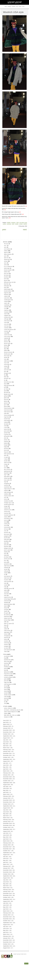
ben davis (6, 275)
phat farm (6, 546)
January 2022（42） (8, 751)
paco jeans (6, 534)
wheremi (6, 637)
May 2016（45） (7, 883)
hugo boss (6, 417)
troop (5, 625)
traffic (5, 621)
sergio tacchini (7, 597)
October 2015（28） (8, 897)
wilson (5, 639)
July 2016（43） (7, 880)
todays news (7, 618)
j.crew (5, 427)
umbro (5, 628)
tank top (6, 698)
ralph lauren (7, 565)
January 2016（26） (8, 891)
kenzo (5, 450)
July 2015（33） (7, 903)
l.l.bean (6, 459)
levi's (5, 467)
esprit (5, 368)
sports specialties (8, 604)
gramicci (6, 403)
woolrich (25, 223)
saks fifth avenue (8, 588)
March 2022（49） (8, 747)
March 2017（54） (8, 864)
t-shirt (5, 696)
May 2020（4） (7, 790)
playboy (6, 551)
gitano (5, 397)
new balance (7, 518)
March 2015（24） (8, 911)
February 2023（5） (8, 726)
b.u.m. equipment (8, 266)
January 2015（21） (8, 915)
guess (5, 406)
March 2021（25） (8, 771)
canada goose (7, 299)
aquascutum (7, 259)
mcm (5, 497)
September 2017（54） (9, 852)
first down (6, 378)
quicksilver (6, 564)
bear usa (6, 273)
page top (26, 963)
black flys (6, 284)
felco (5, 371)
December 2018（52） (9, 823)
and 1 (5, 256)
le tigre (5, 464)
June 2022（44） (8, 742)
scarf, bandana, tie (8, 684)
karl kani (6, 448)
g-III (5, 387)
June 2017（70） (8, 858)
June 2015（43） (8, 905)
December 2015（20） (9, 893)
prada (5, 555)
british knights (7, 289)
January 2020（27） (8, 798)
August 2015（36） (8, 901)
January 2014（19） (8, 938)
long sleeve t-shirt (23, 222)
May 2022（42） (7, 743)
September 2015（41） (9, 899)
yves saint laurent (8, 649)
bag (5, 658)
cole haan (6, 326)
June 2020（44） (8, 788)
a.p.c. (5, 245)
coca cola (6, 324)
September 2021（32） (9, 759)
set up (5, 686)
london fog (6, 478)
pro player (6, 557)
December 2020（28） (9, 777)
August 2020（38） (8, 784)
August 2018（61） (8, 831)
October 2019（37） (8, 804)
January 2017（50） (8, 868)
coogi (5, 333)
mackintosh (7, 487)
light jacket (6, 672)
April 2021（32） (7, 769)
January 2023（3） (8, 728)
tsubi (5, 627)
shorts (5, 691)
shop (17, 6)
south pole (6, 600)
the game (6, 613)
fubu (5, 383)
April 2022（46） (7, 745)
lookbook (13, 6)
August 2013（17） (8, 948)
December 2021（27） (9, 753)
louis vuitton (7, 480)
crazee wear (7, 334)
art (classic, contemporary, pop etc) (12, 710)
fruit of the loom (7, 382)
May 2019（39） (7, 813)
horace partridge (8, 415)
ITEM (17, 222)
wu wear (6, 648)
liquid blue (6, 473)
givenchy (6, 399)
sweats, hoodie (7, 694)
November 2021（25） (9, 755)
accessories (7, 656)
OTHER (5, 706)
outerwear (9, 223)
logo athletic (7, 476)
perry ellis (6, 544)
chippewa (6, 315)
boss (5, 287)
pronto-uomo (7, 558)
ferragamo (6, 373)
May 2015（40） (7, 907)
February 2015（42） (9, 913)
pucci (5, 560)
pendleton (6, 541)
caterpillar (6, 306)
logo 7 (5, 474)
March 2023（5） (8, 724)
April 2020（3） (7, 792)
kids (5, 670)
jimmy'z (6, 439)
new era (6, 520)
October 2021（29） (8, 757)
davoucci (6, 341)
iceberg (6, 422)
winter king (6, 642)
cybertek (6, 338)
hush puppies (7, 420)
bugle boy (6, 292)
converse (6, 331)
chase (5, 313)
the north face (7, 614)
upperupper (7, 632)
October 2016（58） (8, 874)
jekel (5, 438)
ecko (5, 359)
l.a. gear (6, 457)
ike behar (6, 424)
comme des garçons (9, 329)
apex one (6, 257)
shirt (5, 687)
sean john (6, 593)
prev (4, 229)
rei (4, 574)
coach (5, 322)
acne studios (7, 249)
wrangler (6, 646)
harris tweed (7, 410)
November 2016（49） (9, 872)
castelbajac (7, 305)
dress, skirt (6, 661)
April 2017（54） (7, 862)
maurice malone (8, 495)
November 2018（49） (9, 825)
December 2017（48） (9, 847)
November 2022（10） (9, 732)
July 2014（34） (7, 926)
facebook (8, 956)
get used (6, 392)
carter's (5, 303)
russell (5, 585)
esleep (5, 366)
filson (5, 376)
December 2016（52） (9, 870)
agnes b (6, 252)
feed (11, 956)
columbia (6, 327)
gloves (5, 665)
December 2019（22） (9, 800)
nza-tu (5, 525)
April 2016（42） (7, 885)
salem (5, 590)
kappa (5, 446)
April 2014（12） (7, 932)
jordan (5, 443)
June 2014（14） (8, 928)
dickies (5, 345)
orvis (5, 530)
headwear (13, 222)
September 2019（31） (9, 806)
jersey (5, 668)
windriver (6, 641)
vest (5, 703)
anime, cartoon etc (8, 708)
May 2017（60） (7, 860)
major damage (7, 492)
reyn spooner (7, 576)
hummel (6, 418)
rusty (5, 586)
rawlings (6, 567)
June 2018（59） (8, 835)
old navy (6, 529)
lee (5, 466)
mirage (5, 506)
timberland (6, 616)
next (25, 229)
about (23, 6)
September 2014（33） (9, 922)
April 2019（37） (7, 815)
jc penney (6, 434)
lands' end (6, 462)
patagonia (6, 536)
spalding (6, 602)
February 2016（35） (9, 889)
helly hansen (7, 411)
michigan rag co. (8, 502)
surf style (6, 609)
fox (4, 380)
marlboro (6, 494)
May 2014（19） (7, 930)
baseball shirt (7, 659)
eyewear (6, 663)
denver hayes (7, 343)
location (20, 6)
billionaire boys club (9, 282)
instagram (9, 6)
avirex (5, 264)
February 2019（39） (9, 819)
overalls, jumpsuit (8, 677)
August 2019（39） (8, 808)
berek (5, 278)
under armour (7, 630)
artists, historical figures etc (10, 711)
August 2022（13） (8, 738)
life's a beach (7, 469)
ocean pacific (7, 527)
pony (5, 553)
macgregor (6, 483)
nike (5, 522)
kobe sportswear (8, 453)
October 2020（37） (8, 780)
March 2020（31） (8, 794)
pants (13, 223)
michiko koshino (8, 504)
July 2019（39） (7, 810)
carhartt (6, 301)
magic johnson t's (8, 488)
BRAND (8, 222)
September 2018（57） (9, 829)
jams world (6, 431)
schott (5, 592)
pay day (6, 537)
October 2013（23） (8, 944)
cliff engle (6, 319)
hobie (5, 413)
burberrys (6, 294)
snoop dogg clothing (9, 599)
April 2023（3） (7, 722)
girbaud (6, 396)
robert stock (7, 578)
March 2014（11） (8, 934)
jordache (6, 441)
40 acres (6, 243)
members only (7, 501)
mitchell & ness (7, 509)
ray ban (6, 569)
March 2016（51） (8, 887)
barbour (6, 271)
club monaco (7, 320)
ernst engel (6, 364)
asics (5, 263)
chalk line (6, 310)
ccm (5, 308)
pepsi (5, 543)
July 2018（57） (7, 833)
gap (5, 390)
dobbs (5, 350)
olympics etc (7, 717)
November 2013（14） (9, 942)
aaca (5, 247)
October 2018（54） (8, 827)
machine (6, 485)
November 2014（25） (9, 918)
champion (6, 312)
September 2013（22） (9, 946)
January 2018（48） (8, 845)
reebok (5, 572)
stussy (5, 607)
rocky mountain (7, 581)
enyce (5, 362)
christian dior (7, 317)
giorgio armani (7, 394)
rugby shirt (6, 682)
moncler (6, 511)
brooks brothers (7, 291)
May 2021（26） (7, 767)
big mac (6, 280)
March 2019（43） (8, 817)
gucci (5, 404)
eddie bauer (7, 361)
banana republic (8, 270)
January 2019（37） (8, 821)
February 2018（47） (9, 843)
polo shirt (6, 680)
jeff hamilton (7, 436)
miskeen (6, 508)
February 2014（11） (9, 936)
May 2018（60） (7, 837)
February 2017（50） (9, 866)
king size (6, 452)
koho (5, 455)
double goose (7, 354)
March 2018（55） (8, 841)
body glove (6, 285)
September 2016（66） (9, 876)
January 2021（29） (8, 775)
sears (5, 595)
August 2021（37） (8, 761)
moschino (6, 513)
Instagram (2, 956)
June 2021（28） (8, 765)
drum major (6, 355)
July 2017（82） (7, 856)
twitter (5, 956)
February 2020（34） (9, 796)
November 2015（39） (9, 895)
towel (5, 700)
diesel (5, 347)
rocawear (6, 579)
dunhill (5, 357)
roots (5, 583)
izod (5, 425)
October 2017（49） (8, 850)
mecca (5, 499)
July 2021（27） (7, 763)
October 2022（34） (8, 734)
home (6, 6)
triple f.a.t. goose (8, 623)
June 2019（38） (8, 812)
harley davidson (8, 408)
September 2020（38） (9, 782)
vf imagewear (7, 635)
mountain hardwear (8, 515)
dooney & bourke (8, 352)
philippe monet (7, 548)
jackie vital (6, 429)
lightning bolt (7, 471)
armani (5, 261)
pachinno (6, 532)
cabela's (6, 296)
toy (4, 701)
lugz (5, 481)
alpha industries (8, 254)
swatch (5, 611)
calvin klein (6, 298)
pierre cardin (7, 550)
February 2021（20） (9, 773)
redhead (6, 571)
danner (5, 340)
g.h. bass (6, 389)
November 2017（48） (9, 848)
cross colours (7, 336)
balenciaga (6, 268)
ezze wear (6, 369)
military (5, 713)
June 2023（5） (7, 720)
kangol (5, 445)
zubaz (5, 651)
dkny (5, 348)
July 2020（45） (7, 786)
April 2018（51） (7, 839)
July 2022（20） (7, 740)
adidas (5, 250)
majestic (6, 490)
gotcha (5, 401)
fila (4, 375)
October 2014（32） (8, 920)
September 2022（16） (9, 736)
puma (5, 562)
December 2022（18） (9, 730)
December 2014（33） (9, 917)
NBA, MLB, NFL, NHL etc (10, 715)
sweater (16, 223)
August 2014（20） (8, 924)
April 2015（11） (7, 909)
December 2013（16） (9, 940)
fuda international (8, 385)
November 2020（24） (9, 778)
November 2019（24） (9, 802)
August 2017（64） (8, 854)
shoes (5, 689)
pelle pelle (6, 539)
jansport (6, 432)
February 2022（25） (9, 749)
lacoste (5, 460)
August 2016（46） (8, 878)
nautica (4, 223)
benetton (6, 277)
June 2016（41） (8, 882)
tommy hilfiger (7, 620)
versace (21, 223)
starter (5, 606)
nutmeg (6, 523)
